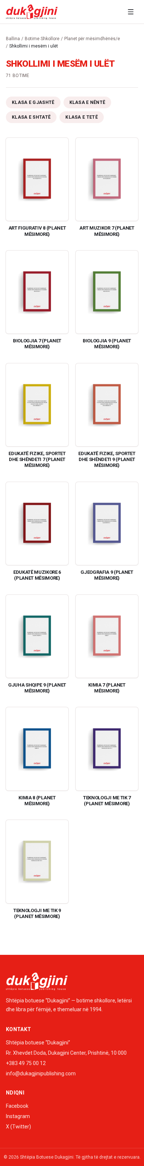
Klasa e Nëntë (87, 102)
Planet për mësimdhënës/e (92, 38)
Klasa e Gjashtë (33, 102)
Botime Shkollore (42, 38)
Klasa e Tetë (81, 117)
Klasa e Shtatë (31, 117)
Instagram (18, 1116)
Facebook (17, 1106)
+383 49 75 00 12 (26, 1063)
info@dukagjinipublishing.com (41, 1073)
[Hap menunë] (130, 11)
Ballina (13, 38)
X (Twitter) (18, 1127)
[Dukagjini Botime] (32, 11)
